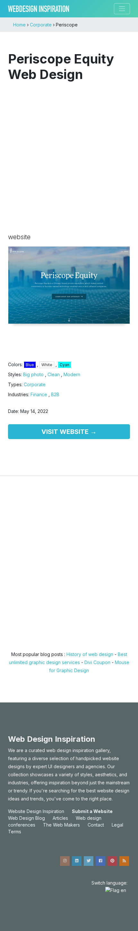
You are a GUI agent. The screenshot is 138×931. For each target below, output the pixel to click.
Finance (38, 394)
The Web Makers (61, 825)
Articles (60, 818)
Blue (30, 364)
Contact (96, 825)
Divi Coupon (97, 662)
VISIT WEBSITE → (69, 432)
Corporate (35, 384)
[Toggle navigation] (122, 8)
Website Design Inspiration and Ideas (38, 8)
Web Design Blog (26, 818)
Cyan (64, 364)
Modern (72, 374)
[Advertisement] (69, 154)
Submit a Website (92, 811)
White (46, 364)
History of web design (89, 654)
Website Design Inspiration (36, 811)
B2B (55, 394)
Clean (53, 374)
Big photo (33, 374)
